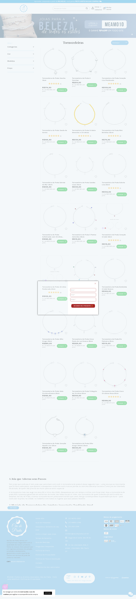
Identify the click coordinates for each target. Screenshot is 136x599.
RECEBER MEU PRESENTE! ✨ (83, 306)
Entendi (48, 593)
